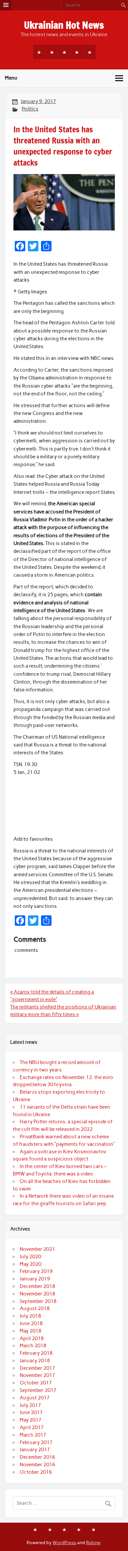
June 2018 (31, 1323)
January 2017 (35, 1450)
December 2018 (37, 1286)
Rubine (93, 1542)
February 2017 (36, 1442)
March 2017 (33, 1435)
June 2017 (31, 1412)
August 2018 (35, 1308)
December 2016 (37, 1457)
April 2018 (32, 1338)
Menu (11, 78)
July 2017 (30, 1405)
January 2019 (35, 1279)
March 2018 (33, 1346)
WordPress (64, 1542)
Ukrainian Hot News (64, 25)
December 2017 (37, 1368)
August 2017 (35, 1398)
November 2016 (37, 1465)
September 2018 (38, 1301)
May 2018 (30, 1331)
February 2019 (36, 1271)
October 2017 (36, 1383)
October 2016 (36, 1472)
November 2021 (37, 1249)
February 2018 (36, 1353)
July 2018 (30, 1316)
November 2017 (37, 1375)
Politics (30, 109)
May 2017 (30, 1420)
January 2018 (35, 1361)
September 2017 (38, 1390)
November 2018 (37, 1294)
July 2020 (30, 1257)
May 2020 (30, 1264)
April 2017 (32, 1427)
